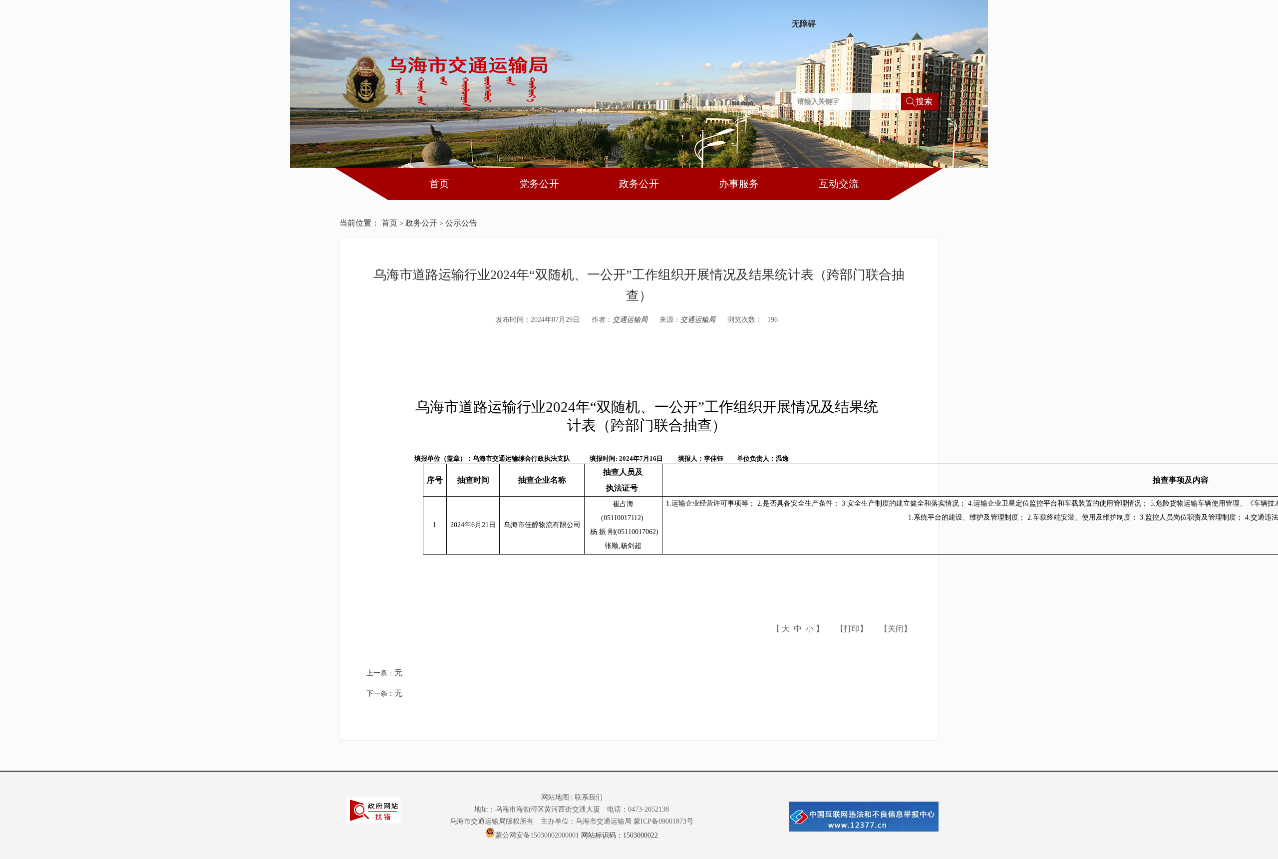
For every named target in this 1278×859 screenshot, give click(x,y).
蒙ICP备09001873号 (663, 821)
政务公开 (639, 183)
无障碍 (804, 24)
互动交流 (839, 183)
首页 (439, 183)
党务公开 (539, 183)
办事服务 (739, 183)
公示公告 (461, 223)
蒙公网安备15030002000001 (537, 835)
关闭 (896, 628)
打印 (852, 628)
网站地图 (555, 797)
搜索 (924, 101)
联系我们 (589, 797)
